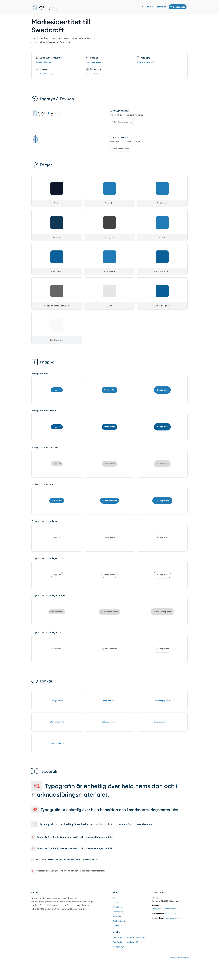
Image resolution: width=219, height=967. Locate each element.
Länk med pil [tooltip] (108, 701)
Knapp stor (162, 390)
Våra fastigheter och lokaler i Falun (127, 942)
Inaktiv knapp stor (162, 612)
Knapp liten (57, 390)
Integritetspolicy (119, 926)
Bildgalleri (117, 916)
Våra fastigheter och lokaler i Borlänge (129, 937)
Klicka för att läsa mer (43, 62)
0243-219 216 (170, 913)
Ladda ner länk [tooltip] (55, 743)
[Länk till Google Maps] (179, 901)
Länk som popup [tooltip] (161, 701)
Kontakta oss (118, 907)
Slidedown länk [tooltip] (108, 722)
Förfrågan (161, 6)
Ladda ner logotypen (123, 122)
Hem (141, 6)
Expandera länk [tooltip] (160, 722)
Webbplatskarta (119, 921)
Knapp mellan (109, 390)
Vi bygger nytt (177, 7)
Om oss (149, 6)
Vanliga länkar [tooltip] (57, 701)
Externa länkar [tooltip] (55, 722)
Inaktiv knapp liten (56, 612)
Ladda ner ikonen (121, 148)
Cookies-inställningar (178, 957)
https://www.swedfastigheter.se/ (165, 909)
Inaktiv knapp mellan (109, 612)
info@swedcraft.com (172, 918)
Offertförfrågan (119, 912)
